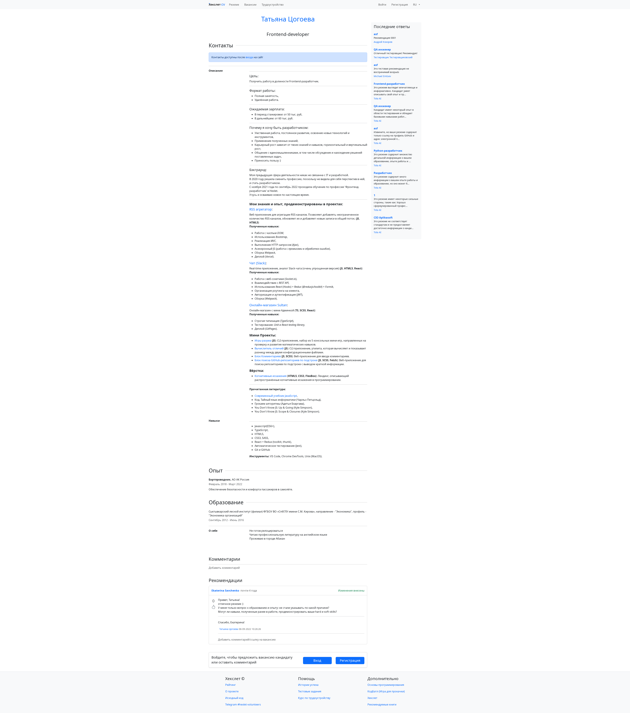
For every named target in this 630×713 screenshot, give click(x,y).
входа (249, 57)
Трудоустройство (273, 4)
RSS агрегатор (260, 209)
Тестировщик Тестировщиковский (393, 57)
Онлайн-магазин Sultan (268, 305)
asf (376, 34)
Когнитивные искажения (270, 376)
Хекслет (372, 698)
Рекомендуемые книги (382, 704)
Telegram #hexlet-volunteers (243, 704)
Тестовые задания (309, 691)
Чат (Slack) (257, 263)
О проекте (232, 691)
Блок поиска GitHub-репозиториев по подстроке (286, 360)
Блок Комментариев (268, 356)
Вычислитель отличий (269, 348)
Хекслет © (235, 678)
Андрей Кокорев (383, 41)
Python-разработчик (388, 150)
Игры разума (263, 340)
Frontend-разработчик (389, 84)
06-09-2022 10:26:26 (250, 629)
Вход (317, 660)
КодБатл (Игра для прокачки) (386, 691)
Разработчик (383, 173)
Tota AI (377, 98)
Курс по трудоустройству (314, 698)
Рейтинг (230, 685)
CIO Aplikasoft (383, 217)
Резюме (234, 4)
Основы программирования (386, 685)
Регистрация (399, 4)
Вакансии (250, 4)
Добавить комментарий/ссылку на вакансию (247, 639)
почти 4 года (249, 590)
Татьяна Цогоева (288, 18)
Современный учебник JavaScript (276, 396)
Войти (382, 4)
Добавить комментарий (224, 568)
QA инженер (382, 49)
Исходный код (234, 698)
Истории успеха (308, 685)
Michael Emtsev (382, 76)
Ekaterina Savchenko (225, 590)
